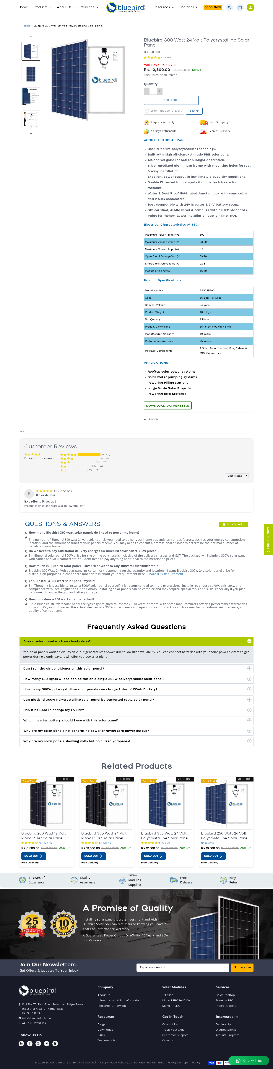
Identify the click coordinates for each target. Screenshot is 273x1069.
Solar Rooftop (225, 995)
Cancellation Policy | (143, 1062)
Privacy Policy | (117, 1062)
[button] (152, 57)
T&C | (102, 1062)
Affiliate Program (227, 1035)
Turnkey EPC (224, 1000)
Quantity (150, 84)
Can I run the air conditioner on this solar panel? (63, 668)
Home (23, 7)
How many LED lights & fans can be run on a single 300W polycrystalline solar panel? (93, 679)
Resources (162, 7)
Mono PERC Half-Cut (176, 1000)
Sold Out (32, 856)
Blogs (101, 1024)
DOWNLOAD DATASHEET (166, 405)
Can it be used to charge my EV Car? (53, 710)
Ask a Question (235, 524)
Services (88, 7)
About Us (65, 7)
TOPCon (167, 995)
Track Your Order (174, 1030)
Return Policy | (168, 1062)
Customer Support (175, 1035)
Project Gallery (226, 1006)
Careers (167, 1040)
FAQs (101, 1035)
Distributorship (226, 1030)
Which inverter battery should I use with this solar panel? (71, 720)
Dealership (223, 1024)
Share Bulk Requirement (165, 574)
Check (194, 111)
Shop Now (212, 7)
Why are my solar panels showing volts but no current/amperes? (77, 741)
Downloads (105, 1030)
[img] (44, 491)
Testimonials (107, 1040)
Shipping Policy (190, 1062)
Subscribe (242, 967)
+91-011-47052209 (34, 1023)
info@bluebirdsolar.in (36, 1018)
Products (41, 7)
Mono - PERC (171, 1006)
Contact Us (188, 7)
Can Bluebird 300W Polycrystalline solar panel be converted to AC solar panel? (88, 699)
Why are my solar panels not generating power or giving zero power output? (86, 731)
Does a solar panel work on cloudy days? (57, 641)
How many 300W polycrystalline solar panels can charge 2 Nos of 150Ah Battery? (90, 689)
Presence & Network (112, 1006)
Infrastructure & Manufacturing (119, 1000)
